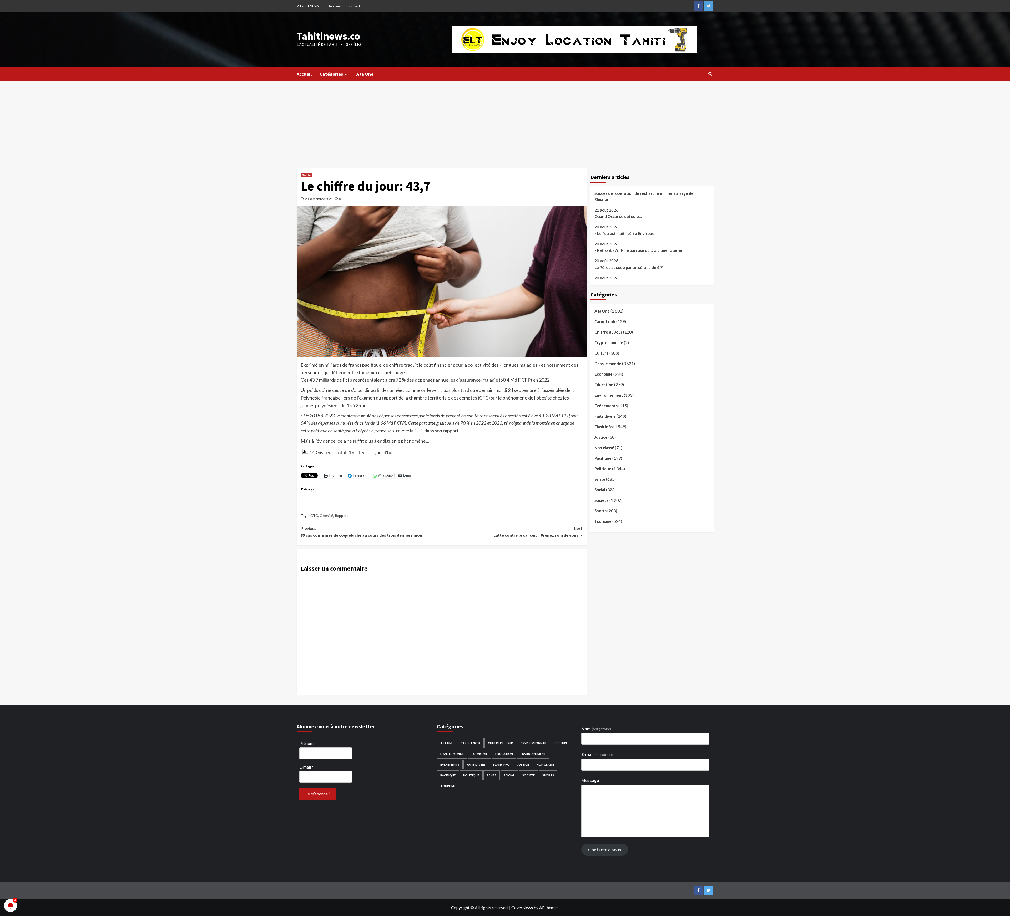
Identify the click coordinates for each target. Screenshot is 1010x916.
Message (590, 780)
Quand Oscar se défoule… (618, 216)
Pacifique (603, 458)
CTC (314, 515)
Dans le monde (607, 363)
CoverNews (522, 907)
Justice (601, 437)
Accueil (335, 6)
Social (599, 489)
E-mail (306, 766)
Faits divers (605, 416)
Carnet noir (604, 321)
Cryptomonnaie (608, 342)
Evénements (606, 405)
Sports (600, 510)
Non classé (604, 447)
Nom (596, 728)
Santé (306, 175)
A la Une (364, 74)
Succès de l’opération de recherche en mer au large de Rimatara (644, 196)
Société (601, 500)
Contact (353, 6)
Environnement (608, 395)
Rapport (341, 515)
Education (603, 384)
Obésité (326, 515)
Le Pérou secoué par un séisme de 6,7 (628, 267)
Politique (602, 468)
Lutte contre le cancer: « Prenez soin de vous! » (538, 532)
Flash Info (603, 426)
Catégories (331, 74)
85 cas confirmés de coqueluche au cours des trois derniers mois (362, 532)
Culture (601, 353)
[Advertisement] (505, 120)
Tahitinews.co (328, 36)
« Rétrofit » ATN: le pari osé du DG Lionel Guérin (638, 250)
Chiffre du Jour (608, 332)
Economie (603, 374)
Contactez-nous (604, 849)
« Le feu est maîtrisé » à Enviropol (624, 233)
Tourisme (603, 521)
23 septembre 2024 (319, 199)
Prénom (306, 743)
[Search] (710, 74)
